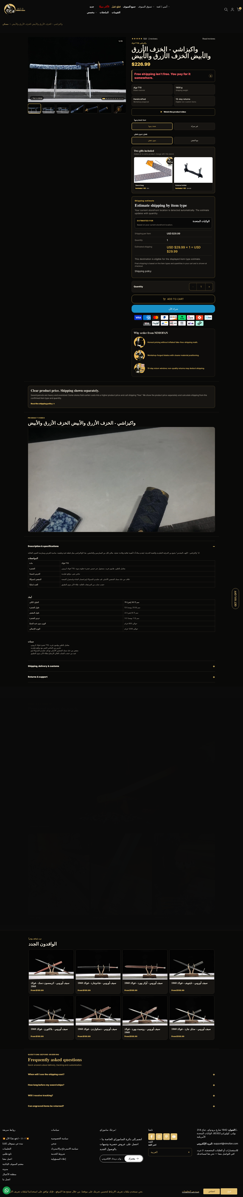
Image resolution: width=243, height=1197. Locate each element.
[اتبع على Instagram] (159, 1136)
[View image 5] (91, 108)
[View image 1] (34, 108)
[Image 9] (119, 98)
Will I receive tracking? (40, 1095)
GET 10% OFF (235, 598)
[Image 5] (111, 98)
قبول (229, 1191)
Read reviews (208, 38)
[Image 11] (122, 98)
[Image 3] (108, 98)
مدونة (5, 1169)
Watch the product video (173, 112)
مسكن (5, 24)
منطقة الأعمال (9, 1174)
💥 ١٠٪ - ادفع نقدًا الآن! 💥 (15, 1138)
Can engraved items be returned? (46, 1106)
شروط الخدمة (58, 1153)
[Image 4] (110, 98)
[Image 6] (113, 98)
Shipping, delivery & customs (43, 666)
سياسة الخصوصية (59, 1138)
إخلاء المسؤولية (58, 1158)
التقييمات (116, 12)
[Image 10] (121, 98)
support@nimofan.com (226, 1143)
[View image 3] (62, 108)
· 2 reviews (144, 38)
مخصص (91, 12)
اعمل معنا (7, 1158)
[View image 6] (105, 108)
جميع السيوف (129, 6)
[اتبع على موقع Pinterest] (166, 1136)
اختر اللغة (152, 1145)
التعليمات (6, 1148)
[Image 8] (117, 98)
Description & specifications (43, 546)
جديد (92, 6)
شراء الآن (173, 308)
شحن (53, 1143)
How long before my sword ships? (46, 1085)
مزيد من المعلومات (190, 1191)
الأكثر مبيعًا (104, 6)
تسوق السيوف (145, 6)
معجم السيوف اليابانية (12, 1164)
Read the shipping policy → (43, 403)
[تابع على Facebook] (151, 1136)
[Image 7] (115, 98)
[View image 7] (119, 108)
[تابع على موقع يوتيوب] (174, 1136)
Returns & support (37, 676)
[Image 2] (106, 98)
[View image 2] (48, 108)
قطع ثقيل (116, 6)
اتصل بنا (6, 1179)
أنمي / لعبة (162, 6)
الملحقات (104, 12)
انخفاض (211, 1191)
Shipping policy (143, 271)
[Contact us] (7, 1190)
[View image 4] (77, 108)
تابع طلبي (7, 1153)
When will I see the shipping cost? (46, 1074)
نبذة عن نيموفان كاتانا (12, 1143)
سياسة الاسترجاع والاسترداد (64, 1148)
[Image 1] (103, 98)
